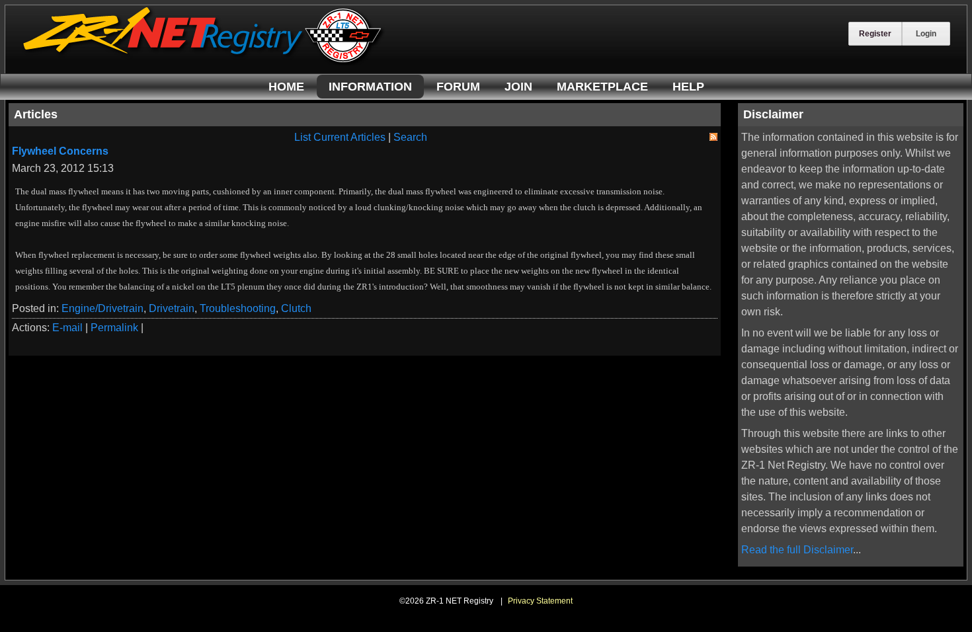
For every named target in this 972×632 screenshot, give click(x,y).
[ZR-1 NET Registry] (203, 61)
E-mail (67, 327)
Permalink (114, 327)
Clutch (296, 308)
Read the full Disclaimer (797, 549)
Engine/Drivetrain (102, 308)
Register (875, 33)
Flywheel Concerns (60, 151)
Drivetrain (171, 308)
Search (410, 137)
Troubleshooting (238, 308)
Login (926, 33)
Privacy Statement (540, 601)
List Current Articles (339, 137)
